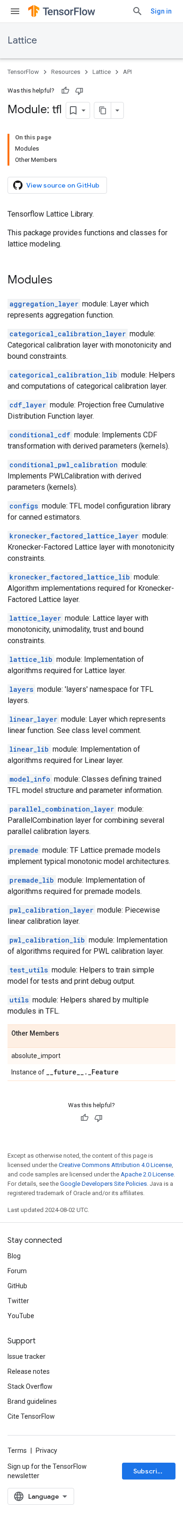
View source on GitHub (62, 185)
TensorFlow (23, 71)
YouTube (21, 1316)
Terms (17, 1450)
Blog (14, 1256)
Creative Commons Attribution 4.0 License (115, 1164)
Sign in (161, 11)
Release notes (29, 1371)
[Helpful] (65, 91)
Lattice (22, 40)
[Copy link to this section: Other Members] (68, 1033)
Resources (65, 71)
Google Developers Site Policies (103, 1183)
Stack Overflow (30, 1386)
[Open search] (137, 11)
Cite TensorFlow (31, 1416)
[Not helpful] (79, 91)
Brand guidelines (32, 1401)
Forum (17, 1271)
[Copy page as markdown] (102, 110)
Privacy (46, 1450)
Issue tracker (27, 1356)
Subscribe (149, 1471)
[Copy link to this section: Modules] (62, 280)
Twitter (18, 1301)
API (127, 71)
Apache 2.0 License (147, 1174)
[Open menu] (15, 11)
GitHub (17, 1286)
